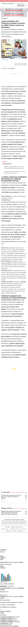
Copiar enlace (4, 623)
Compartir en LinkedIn (6, 620)
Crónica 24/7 (3, 582)
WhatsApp (25, 64)
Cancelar (7, 611)
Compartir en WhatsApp (7, 621)
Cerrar (2, 598)
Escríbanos (20, 530)
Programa (11, 3)
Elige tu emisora (21, 5)
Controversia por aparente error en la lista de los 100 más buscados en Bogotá (11, 497)
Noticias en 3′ (4, 562)
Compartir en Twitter (6, 618)
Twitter (19, 64)
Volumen (2, 557)
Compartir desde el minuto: (9, 626)
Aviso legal (7, 527)
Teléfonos (14, 530)
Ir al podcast (14, 588)
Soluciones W (8, 530)
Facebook (15, 64)
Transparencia (24, 529)
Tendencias (4, 18)
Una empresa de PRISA (14, 535)
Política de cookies (4, 529)
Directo (21, 562)
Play (1, 559)
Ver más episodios (5, 588)
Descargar (3, 625)
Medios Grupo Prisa (14, 539)
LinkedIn (22, 64)
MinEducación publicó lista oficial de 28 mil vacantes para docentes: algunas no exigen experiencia (11, 513)
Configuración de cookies (15, 529)
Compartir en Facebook (6, 617)
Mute (1, 556)
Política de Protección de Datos (17, 527)
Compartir (21, 588)
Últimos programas (13, 562)
